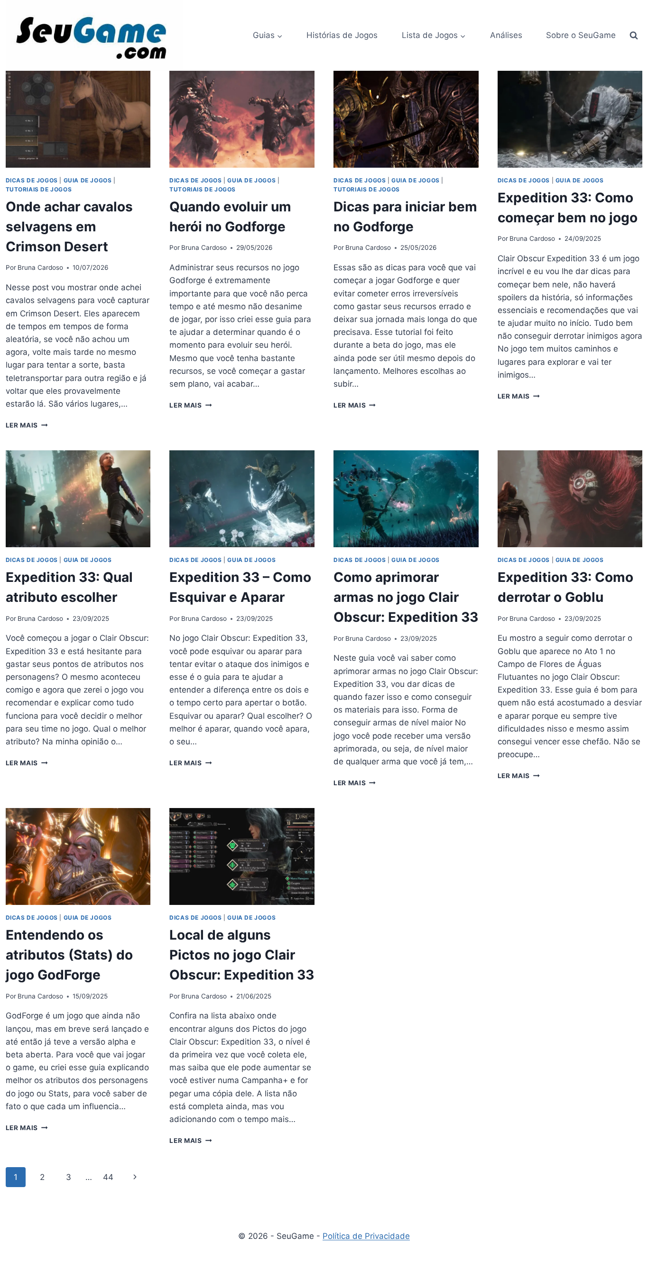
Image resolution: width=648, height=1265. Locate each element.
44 (108, 1177)
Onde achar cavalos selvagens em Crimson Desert (69, 227)
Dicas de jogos (32, 180)
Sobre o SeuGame (581, 35)
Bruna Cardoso (40, 267)
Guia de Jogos (88, 180)
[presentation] (78, 119)
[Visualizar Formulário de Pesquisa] (633, 35)
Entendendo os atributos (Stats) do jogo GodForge (69, 955)
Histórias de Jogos (342, 35)
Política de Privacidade (366, 1236)
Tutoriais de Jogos (39, 189)
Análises (506, 35)
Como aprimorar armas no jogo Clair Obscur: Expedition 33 (405, 597)
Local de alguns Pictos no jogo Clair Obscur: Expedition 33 (241, 955)
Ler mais (27, 425)
